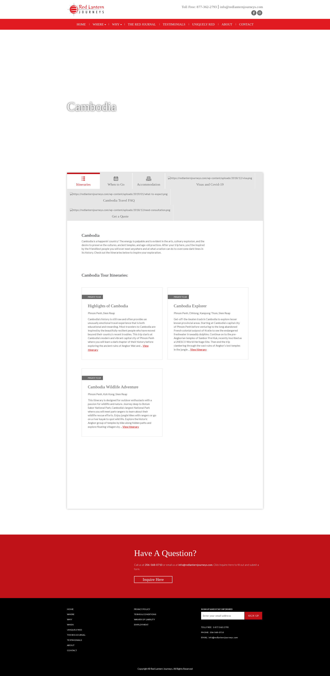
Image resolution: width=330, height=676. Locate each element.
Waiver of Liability (144, 619)
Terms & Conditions (145, 614)
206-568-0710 (217, 632)
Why (115, 24)
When (70, 624)
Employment (141, 624)
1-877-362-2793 (221, 627)
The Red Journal (142, 24)
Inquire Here (153, 579)
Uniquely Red (203, 24)
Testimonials (174, 24)
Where (98, 24)
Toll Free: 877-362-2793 (199, 7)
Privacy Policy (142, 609)
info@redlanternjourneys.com (241, 7)
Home (81, 24)
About (227, 24)
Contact (246, 24)
